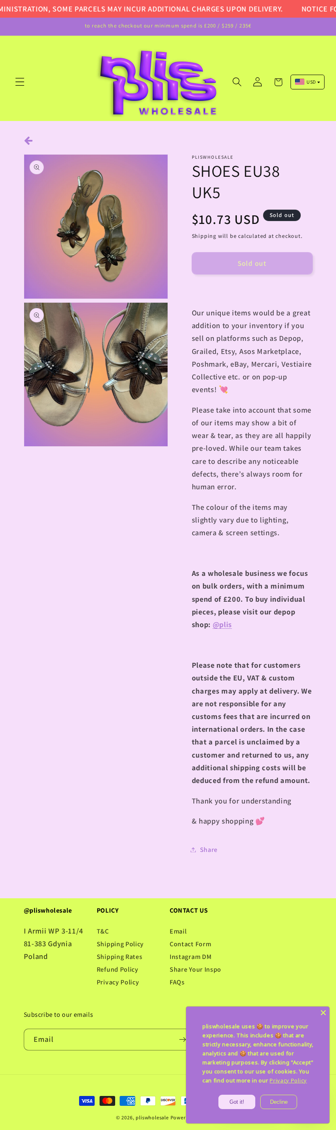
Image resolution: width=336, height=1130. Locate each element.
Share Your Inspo (195, 969)
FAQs (177, 982)
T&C (103, 931)
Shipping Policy (120, 944)
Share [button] (209, 849)
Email (178, 931)
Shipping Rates (120, 956)
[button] (19, 82)
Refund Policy (117, 969)
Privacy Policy (118, 982)
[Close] (323, 1013)
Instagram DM (190, 956)
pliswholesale (152, 1117)
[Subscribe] (182, 1040)
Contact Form (190, 944)
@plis (222, 624)
